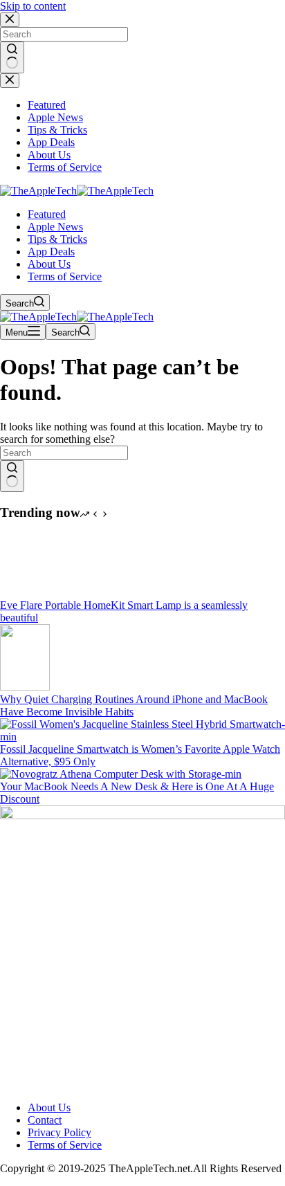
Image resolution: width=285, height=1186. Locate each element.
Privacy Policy (59, 1132)
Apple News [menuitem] (55, 117)
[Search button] (12, 57)
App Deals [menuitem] (51, 142)
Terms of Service (65, 1145)
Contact (45, 1120)
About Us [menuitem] (49, 155)
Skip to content (33, 6)
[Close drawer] (9, 80)
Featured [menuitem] (47, 105)
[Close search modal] (9, 19)
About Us (49, 1107)
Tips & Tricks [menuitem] (57, 130)
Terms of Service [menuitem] (65, 167)
